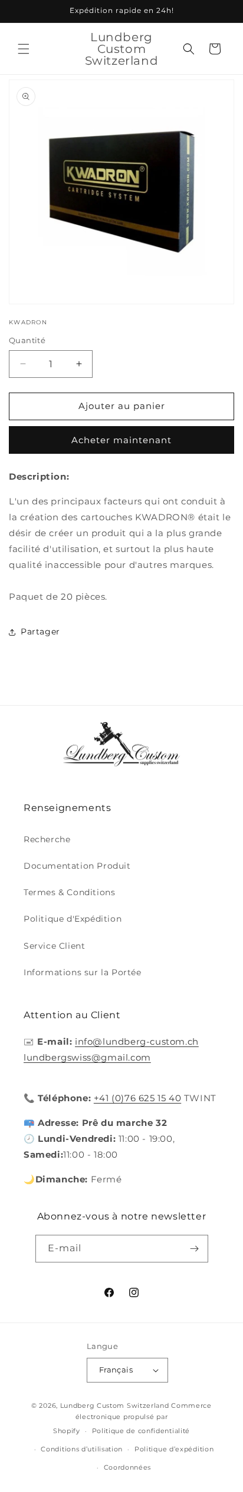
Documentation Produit (77, 865)
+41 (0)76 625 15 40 (137, 1098)
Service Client (54, 946)
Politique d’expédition (174, 1449)
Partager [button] (40, 631)
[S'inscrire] (195, 1248)
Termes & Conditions (69, 892)
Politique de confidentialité (141, 1431)
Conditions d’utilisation (82, 1449)
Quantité (27, 340)
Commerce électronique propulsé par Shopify (132, 1418)
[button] (24, 49)
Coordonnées (128, 1467)
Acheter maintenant (121, 440)
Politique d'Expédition (72, 918)
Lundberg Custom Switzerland (114, 1405)
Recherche (47, 839)
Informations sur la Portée (83, 972)
